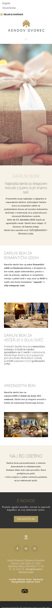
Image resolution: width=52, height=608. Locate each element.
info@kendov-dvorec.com (31, 571)
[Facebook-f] (17, 548)
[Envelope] (26, 548)
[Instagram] (34, 548)
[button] (26, 39)
